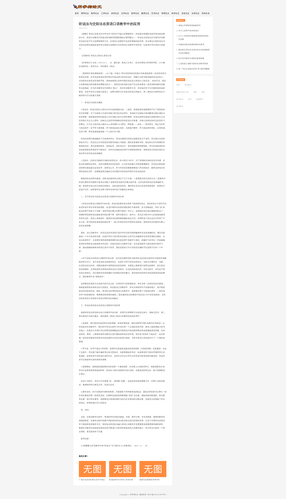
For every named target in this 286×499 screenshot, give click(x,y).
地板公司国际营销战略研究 (189, 25)
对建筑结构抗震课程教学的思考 (191, 44)
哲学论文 (135, 13)
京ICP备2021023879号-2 (156, 494)
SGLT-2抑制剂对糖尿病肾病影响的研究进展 (193, 37)
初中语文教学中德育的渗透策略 (191, 58)
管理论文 (165, 13)
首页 (77, 13)
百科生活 (205, 13)
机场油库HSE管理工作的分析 (121, 480)
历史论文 (185, 13)
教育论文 (145, 13)
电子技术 (179, 99)
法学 (189, 99)
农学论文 (115, 13)
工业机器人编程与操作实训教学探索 (193, 64)
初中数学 (188, 85)
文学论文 (125, 13)
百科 (178, 85)
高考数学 (199, 99)
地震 (203, 92)
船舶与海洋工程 (182, 92)
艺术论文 (155, 13)
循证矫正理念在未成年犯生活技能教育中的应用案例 (194, 51)
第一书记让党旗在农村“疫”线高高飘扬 (194, 69)
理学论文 (85, 13)
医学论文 (95, 13)
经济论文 (175, 13)
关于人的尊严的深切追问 (188, 31)
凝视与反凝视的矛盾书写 (149, 480)
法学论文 (195, 13)
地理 (195, 92)
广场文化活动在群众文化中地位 (92, 480)
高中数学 (179, 106)
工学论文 (105, 13)
